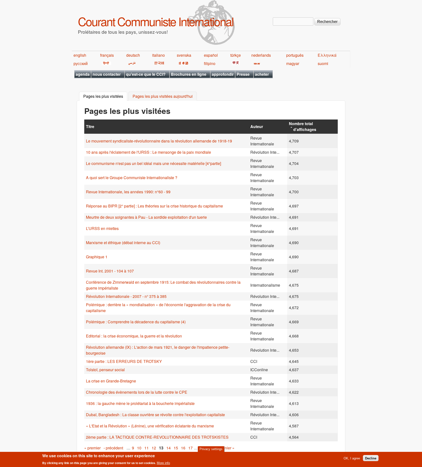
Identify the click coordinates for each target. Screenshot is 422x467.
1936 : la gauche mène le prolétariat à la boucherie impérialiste (140, 403)
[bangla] (256, 63)
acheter (262, 74)
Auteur (256, 126)
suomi (323, 63)
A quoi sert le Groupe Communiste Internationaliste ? (131, 177)
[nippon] (183, 63)
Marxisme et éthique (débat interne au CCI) (123, 242)
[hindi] (105, 63)
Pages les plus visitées (105, 96)
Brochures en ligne (188, 74)
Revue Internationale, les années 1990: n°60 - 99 (128, 192)
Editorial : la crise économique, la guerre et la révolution (134, 336)
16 (183, 448)
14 (168, 448)
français (107, 55)
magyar (292, 63)
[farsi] (131, 63)
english (80, 55)
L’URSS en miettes (102, 228)
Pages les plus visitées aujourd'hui (163, 96)
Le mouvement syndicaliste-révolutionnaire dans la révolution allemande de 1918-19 (159, 141)
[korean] (158, 63)
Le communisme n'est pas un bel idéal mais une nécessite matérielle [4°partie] (153, 163)
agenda (83, 74)
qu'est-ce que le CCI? (146, 74)
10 (139, 448)
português (295, 55)
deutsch (133, 55)
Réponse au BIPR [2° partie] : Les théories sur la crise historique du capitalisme (154, 206)
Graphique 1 (96, 257)
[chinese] (235, 63)
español (211, 55)
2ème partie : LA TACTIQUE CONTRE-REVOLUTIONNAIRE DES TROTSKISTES (157, 437)
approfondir (223, 74)
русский (81, 63)
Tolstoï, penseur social (105, 369)
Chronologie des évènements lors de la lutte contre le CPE (136, 392)
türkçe (235, 55)
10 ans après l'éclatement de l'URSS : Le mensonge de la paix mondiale (148, 152)
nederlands (261, 55)
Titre (90, 126)
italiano (158, 55)
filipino (209, 63)
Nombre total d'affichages (302, 126)
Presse (243, 74)
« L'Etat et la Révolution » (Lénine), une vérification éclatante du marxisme (150, 426)
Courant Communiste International (155, 21)
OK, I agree (352, 458)
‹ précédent (113, 448)
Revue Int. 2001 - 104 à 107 (110, 271)
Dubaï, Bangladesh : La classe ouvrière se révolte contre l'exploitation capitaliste (155, 414)
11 (146, 448)
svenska (184, 55)
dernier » (226, 448)
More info (163, 463)
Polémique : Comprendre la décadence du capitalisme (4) (136, 322)
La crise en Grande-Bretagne (111, 381)
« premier (92, 448)
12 (154, 448)
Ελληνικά (327, 55)
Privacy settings (211, 449)
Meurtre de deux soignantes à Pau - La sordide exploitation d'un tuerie (146, 217)
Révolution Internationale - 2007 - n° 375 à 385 (126, 296)
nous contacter (107, 74)
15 (176, 448)
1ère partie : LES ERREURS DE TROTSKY (124, 361)
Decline (370, 458)
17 (190, 448)
